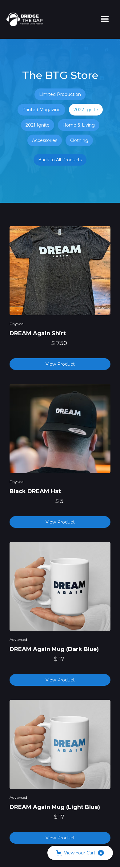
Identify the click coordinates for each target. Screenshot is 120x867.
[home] (23, 19)
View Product (60, 364)
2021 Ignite (38, 125)
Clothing (79, 140)
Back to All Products (60, 160)
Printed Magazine (41, 109)
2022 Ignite (86, 109)
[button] (105, 19)
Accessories (44, 140)
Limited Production (60, 94)
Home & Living (78, 125)
